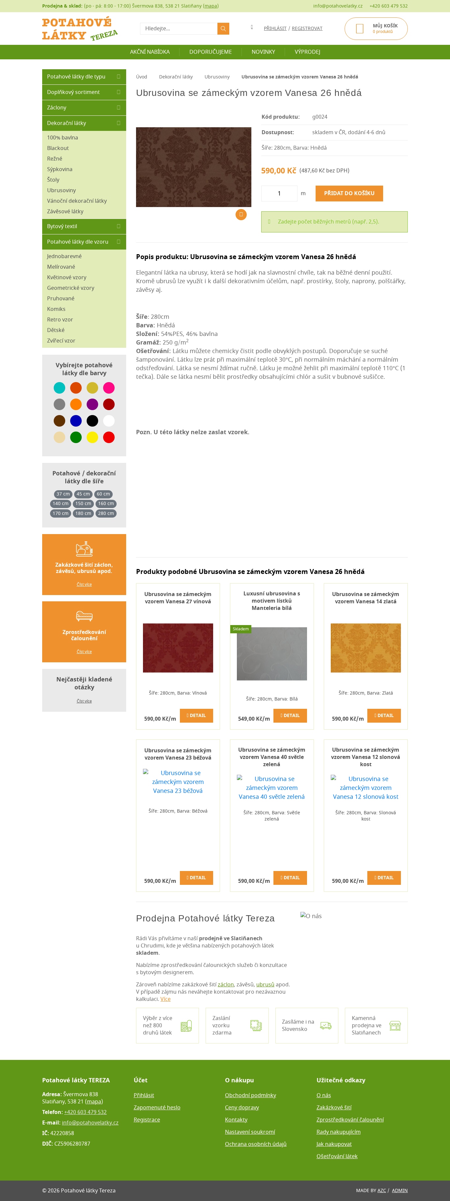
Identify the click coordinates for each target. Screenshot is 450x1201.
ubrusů (265, 985)
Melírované (61, 267)
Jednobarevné (64, 256)
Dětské (56, 330)
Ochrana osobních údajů (256, 1144)
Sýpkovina (59, 169)
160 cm (106, 503)
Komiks (56, 309)
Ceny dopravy (242, 1108)
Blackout (58, 148)
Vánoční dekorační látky (77, 201)
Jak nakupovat (334, 1144)
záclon (226, 985)
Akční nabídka (150, 52)
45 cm (83, 494)
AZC (382, 1190)
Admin (400, 1190)
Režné (54, 159)
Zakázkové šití (334, 1108)
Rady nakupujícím (339, 1132)
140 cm (61, 503)
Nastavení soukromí (250, 1132)
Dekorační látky (66, 123)
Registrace (147, 1120)
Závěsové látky (65, 212)
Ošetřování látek (337, 1156)
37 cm (63, 494)
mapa (211, 6)
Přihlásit (144, 1095)
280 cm (106, 513)
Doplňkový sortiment (73, 92)
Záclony (56, 108)
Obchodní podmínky (250, 1095)
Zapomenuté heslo (157, 1108)
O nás (324, 1095)
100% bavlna (62, 138)
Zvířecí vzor (61, 341)
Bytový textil (62, 226)
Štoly (53, 180)
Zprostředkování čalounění (350, 1120)
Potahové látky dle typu (76, 77)
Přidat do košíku (349, 193)
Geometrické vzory (70, 288)
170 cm (61, 513)
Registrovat (307, 28)
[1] (223, 29)
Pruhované (60, 299)
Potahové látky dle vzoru (77, 242)
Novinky (263, 52)
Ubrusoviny (61, 191)
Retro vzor (60, 320)
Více (165, 999)
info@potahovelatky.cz (338, 6)
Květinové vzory (66, 278)
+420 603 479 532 (389, 6)
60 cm (103, 494)
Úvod (141, 77)
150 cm (83, 503)
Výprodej (307, 52)
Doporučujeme (210, 52)
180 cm (83, 513)
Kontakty (236, 1120)
